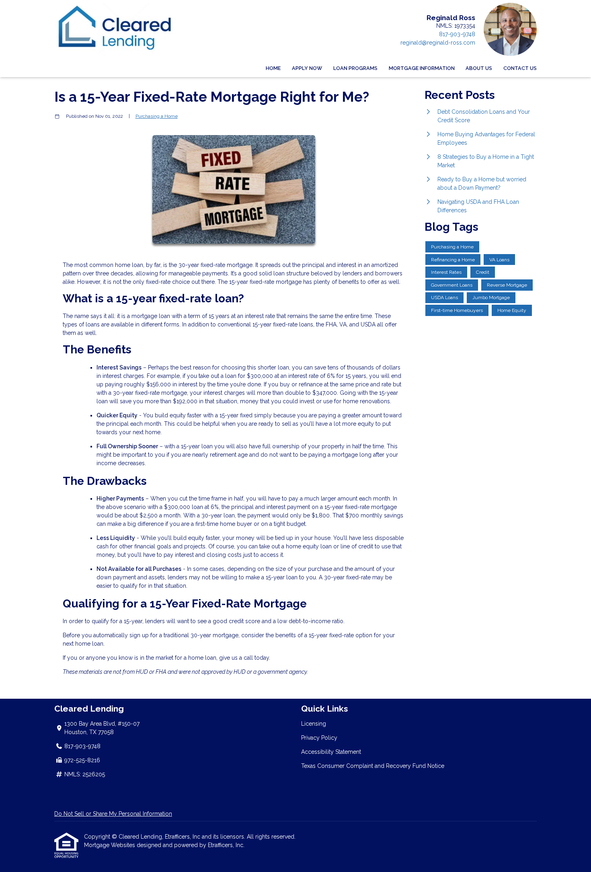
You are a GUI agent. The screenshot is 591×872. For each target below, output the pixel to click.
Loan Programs (355, 68)
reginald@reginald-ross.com (437, 42)
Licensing (313, 723)
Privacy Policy (319, 738)
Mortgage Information (422, 68)
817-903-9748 (457, 34)
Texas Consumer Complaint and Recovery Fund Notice (372, 766)
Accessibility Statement (331, 752)
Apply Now (307, 68)
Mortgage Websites (110, 845)
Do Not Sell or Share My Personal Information (113, 813)
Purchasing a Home (156, 116)
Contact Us (520, 68)
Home (273, 68)
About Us (479, 68)
